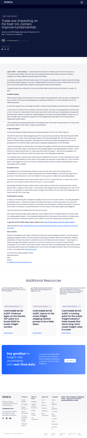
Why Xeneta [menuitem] (54, 415)
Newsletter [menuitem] (55, 424)
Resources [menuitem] (45, 397)
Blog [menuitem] (43, 403)
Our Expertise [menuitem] (54, 408)
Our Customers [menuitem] (34, 418)
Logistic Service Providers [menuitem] (34, 406)
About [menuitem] (54, 400)
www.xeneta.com (31, 249)
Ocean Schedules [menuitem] (24, 412)
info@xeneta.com (8, 408)
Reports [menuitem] (44, 405)
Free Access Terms (63, 434)
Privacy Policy (46, 434)
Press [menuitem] (53, 421)
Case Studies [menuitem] (33, 414)
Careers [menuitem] (54, 419)
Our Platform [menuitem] (54, 403)
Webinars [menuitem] (45, 411)
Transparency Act (72, 434)
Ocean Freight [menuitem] (23, 401)
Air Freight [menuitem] (24, 404)
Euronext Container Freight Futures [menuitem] (24, 418)
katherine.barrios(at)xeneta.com (20, 262)
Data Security (80, 434)
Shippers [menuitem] (34, 402)
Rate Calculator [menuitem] (45, 414)
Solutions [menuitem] (24, 397)
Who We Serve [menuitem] (33, 397)
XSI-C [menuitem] (43, 400)
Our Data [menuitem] (54, 411)
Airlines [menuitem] (33, 410)
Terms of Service (53, 434)
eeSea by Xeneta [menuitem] (24, 424)
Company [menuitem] (55, 397)
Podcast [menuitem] (44, 408)
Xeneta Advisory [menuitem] (24, 408)
